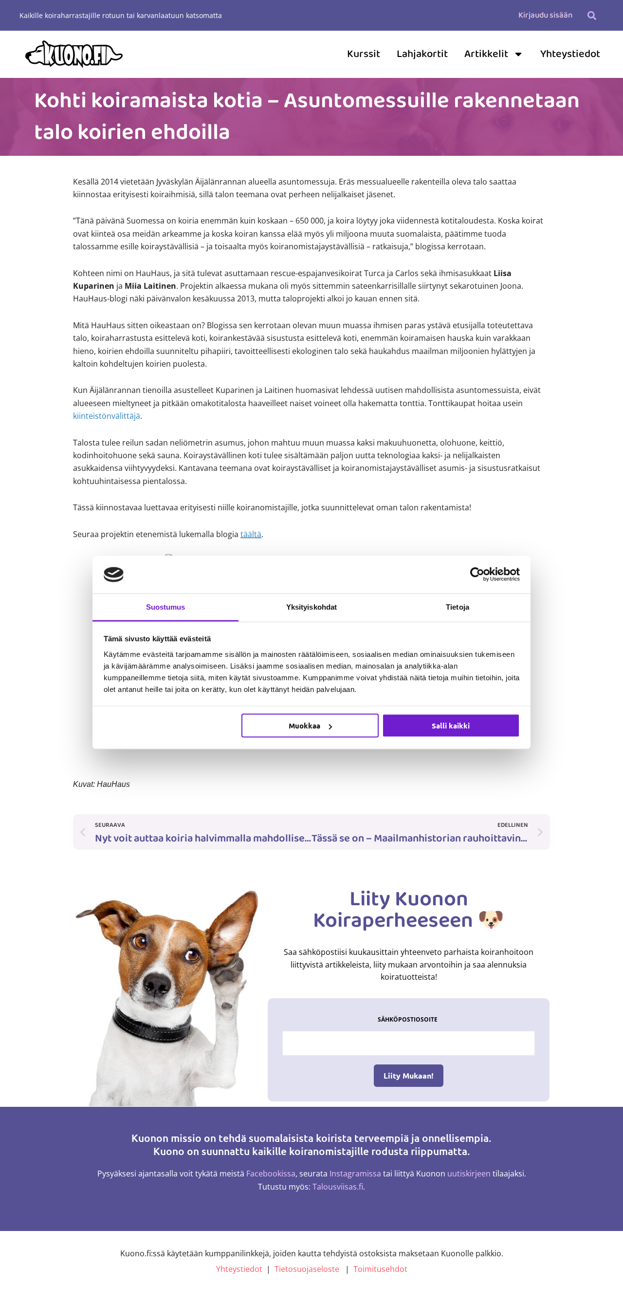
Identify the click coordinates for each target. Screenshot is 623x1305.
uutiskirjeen (469, 1173)
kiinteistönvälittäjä (106, 415)
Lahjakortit (422, 54)
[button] (592, 15)
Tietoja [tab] (457, 606)
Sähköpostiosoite (408, 1019)
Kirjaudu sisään (545, 15)
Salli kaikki (451, 725)
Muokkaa (304, 725)
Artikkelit (486, 54)
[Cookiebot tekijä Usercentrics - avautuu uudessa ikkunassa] (477, 574)
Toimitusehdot (380, 1269)
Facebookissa (270, 1173)
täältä (250, 534)
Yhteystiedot (570, 54)
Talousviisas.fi (337, 1186)
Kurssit (363, 54)
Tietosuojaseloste (307, 1269)
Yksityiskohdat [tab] (311, 606)
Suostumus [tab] (165, 606)
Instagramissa (355, 1173)
